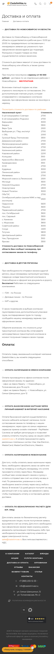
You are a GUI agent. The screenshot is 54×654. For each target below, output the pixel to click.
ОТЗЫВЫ (18, 567)
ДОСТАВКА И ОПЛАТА (18, 563)
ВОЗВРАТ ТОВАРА (20, 572)
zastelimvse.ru (8, 439)
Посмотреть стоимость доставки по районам (24, 109)
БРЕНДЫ (44, 554)
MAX (30, 610)
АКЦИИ (14, 558)
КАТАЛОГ (29, 554)
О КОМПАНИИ (12, 554)
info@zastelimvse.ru (28, 586)
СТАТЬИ (38, 572)
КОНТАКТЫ (26, 576)
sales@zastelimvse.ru (12, 539)
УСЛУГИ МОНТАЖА (33, 558)
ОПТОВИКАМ (40, 563)
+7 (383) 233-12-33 (27, 581)
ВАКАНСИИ (34, 567)
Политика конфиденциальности (29, 601)
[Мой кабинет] (45, 4)
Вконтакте (23, 610)
